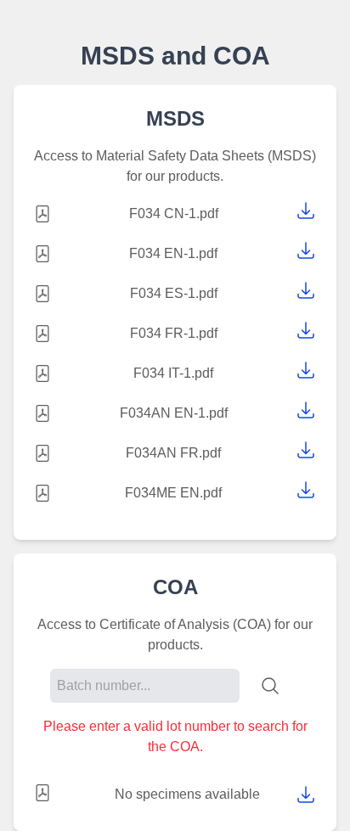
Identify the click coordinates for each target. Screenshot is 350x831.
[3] (306, 330)
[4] (306, 370)
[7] (306, 490)
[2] (306, 290)
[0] (306, 210)
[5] (306, 410)
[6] (306, 450)
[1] (306, 250)
